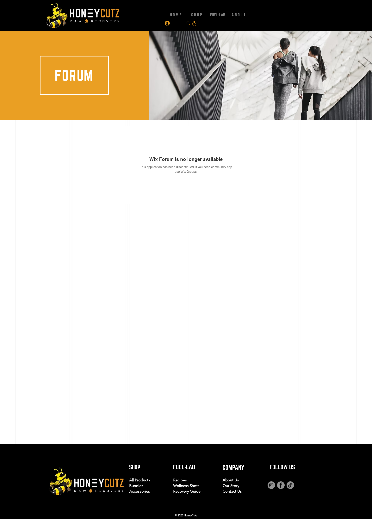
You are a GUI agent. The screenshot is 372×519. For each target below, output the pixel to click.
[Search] (188, 23)
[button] (194, 23)
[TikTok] (290, 485)
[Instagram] (271, 485)
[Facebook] (281, 485)
